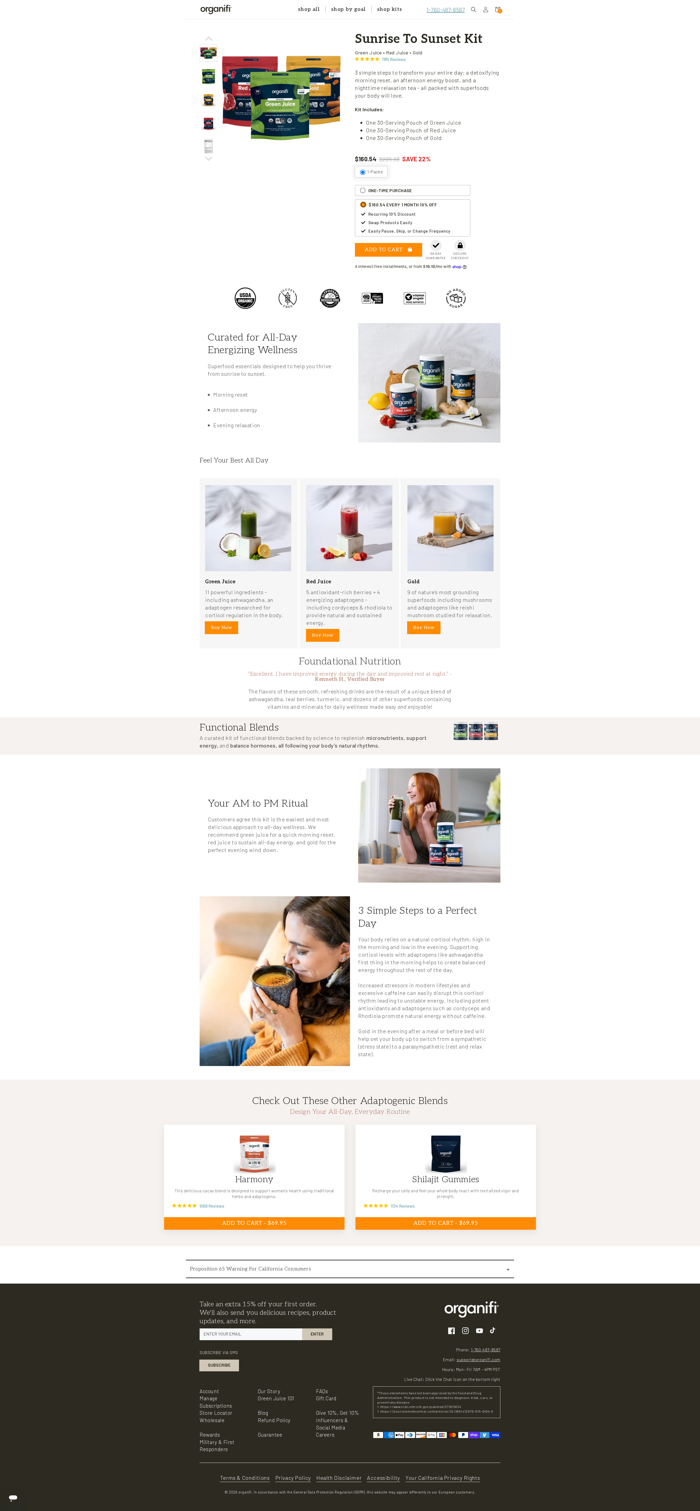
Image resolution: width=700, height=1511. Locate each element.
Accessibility (383, 1477)
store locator (216, 1413)
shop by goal (348, 9)
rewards (210, 1434)
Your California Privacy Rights (443, 1477)
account (209, 1391)
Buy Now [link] (221, 627)
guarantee (270, 1434)
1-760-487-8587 (446, 9)
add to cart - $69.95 (254, 1223)
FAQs (322, 1391)
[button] (474, 10)
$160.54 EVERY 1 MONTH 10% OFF (403, 204)
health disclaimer (338, 1477)
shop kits (389, 9)
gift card (326, 1398)
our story (269, 1391)
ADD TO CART (384, 250)
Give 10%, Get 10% (337, 1413)
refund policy (274, 1420)
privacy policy (293, 1477)
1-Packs (375, 171)
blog (263, 1413)
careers (325, 1434)
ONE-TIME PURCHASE (390, 190)
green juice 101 (276, 1398)
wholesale (212, 1420)
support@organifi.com (478, 1359)
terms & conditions (245, 1477)
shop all (309, 9)
